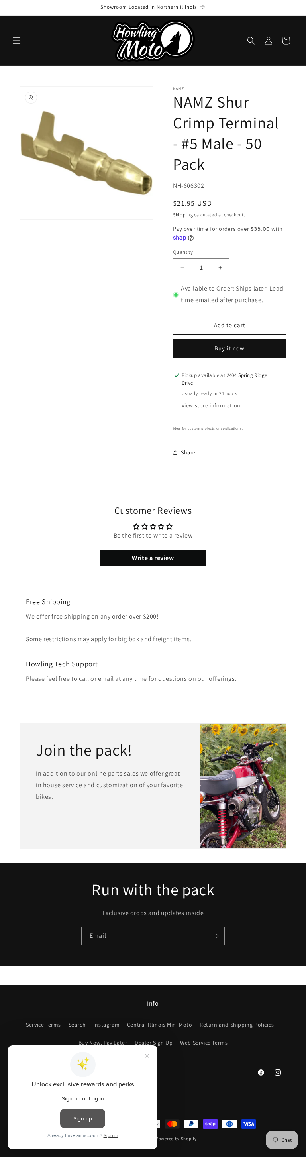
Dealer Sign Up (154, 1042)
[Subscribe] (215, 936)
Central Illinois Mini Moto (159, 1024)
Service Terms (43, 1024)
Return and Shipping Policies (237, 1024)
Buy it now (229, 348)
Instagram (106, 1024)
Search (77, 1024)
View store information (211, 405)
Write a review (153, 558)
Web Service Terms (204, 1042)
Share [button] (188, 452)
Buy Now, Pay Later (103, 1042)
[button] (17, 40)
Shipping (183, 215)
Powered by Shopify (176, 1138)
